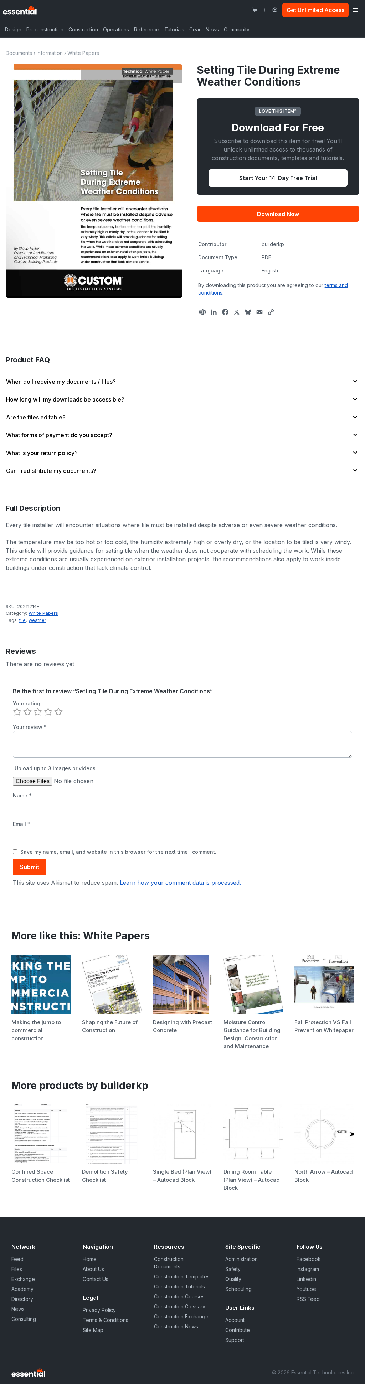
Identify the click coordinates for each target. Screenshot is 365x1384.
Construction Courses (179, 1296)
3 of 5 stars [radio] (38, 712)
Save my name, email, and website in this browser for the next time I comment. (118, 852)
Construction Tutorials (179, 1286)
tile (22, 620)
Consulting (23, 1319)
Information (50, 53)
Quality (233, 1279)
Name (22, 795)
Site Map (93, 1330)
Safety (233, 1269)
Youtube (306, 1289)
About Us (93, 1269)
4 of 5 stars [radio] (48, 712)
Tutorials (174, 29)
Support (234, 1340)
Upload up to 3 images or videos (55, 768)
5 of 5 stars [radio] (58, 712)
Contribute (237, 1330)
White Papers (83, 53)
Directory (22, 1299)
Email (21, 824)
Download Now (278, 214)
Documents (19, 53)
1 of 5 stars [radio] (17, 712)
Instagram (308, 1269)
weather (37, 620)
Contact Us (95, 1279)
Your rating (26, 703)
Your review (30, 727)
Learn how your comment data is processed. (180, 882)
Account (235, 1320)
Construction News (176, 1326)
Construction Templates (182, 1276)
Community (237, 29)
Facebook (309, 1259)
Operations (116, 29)
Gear (195, 29)
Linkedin (306, 1279)
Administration (241, 1259)
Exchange (23, 1279)
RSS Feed (308, 1299)
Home (90, 1259)
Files (16, 1269)
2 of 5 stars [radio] (27, 712)
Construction (83, 29)
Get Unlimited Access (315, 10)
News (212, 29)
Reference (146, 29)
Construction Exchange (181, 1316)
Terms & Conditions (105, 1320)
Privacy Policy (99, 1310)
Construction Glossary (179, 1306)
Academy (22, 1289)
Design (13, 29)
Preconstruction (44, 29)
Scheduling (238, 1289)
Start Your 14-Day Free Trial (278, 178)
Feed (17, 1259)
